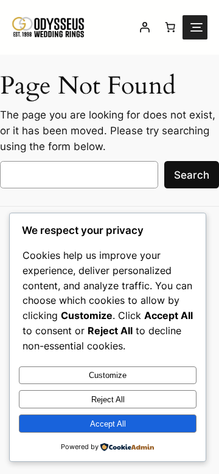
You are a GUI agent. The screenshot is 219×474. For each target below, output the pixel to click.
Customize (108, 375)
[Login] (144, 27)
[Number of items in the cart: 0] (169, 27)
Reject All (108, 399)
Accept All (108, 423)
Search (191, 175)
